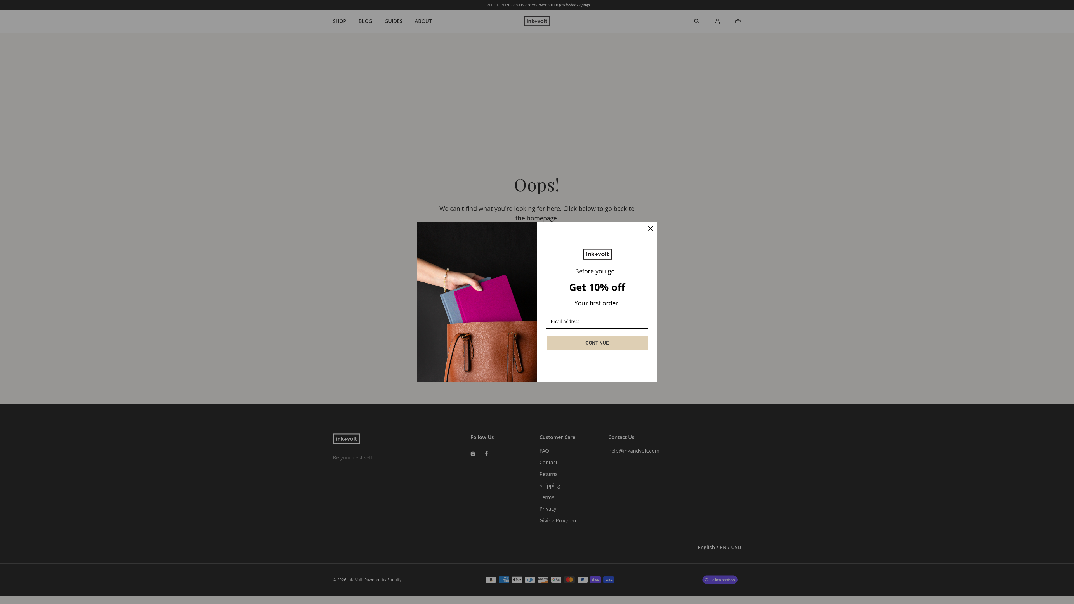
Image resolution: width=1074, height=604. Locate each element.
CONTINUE (597, 343)
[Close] (650, 228)
